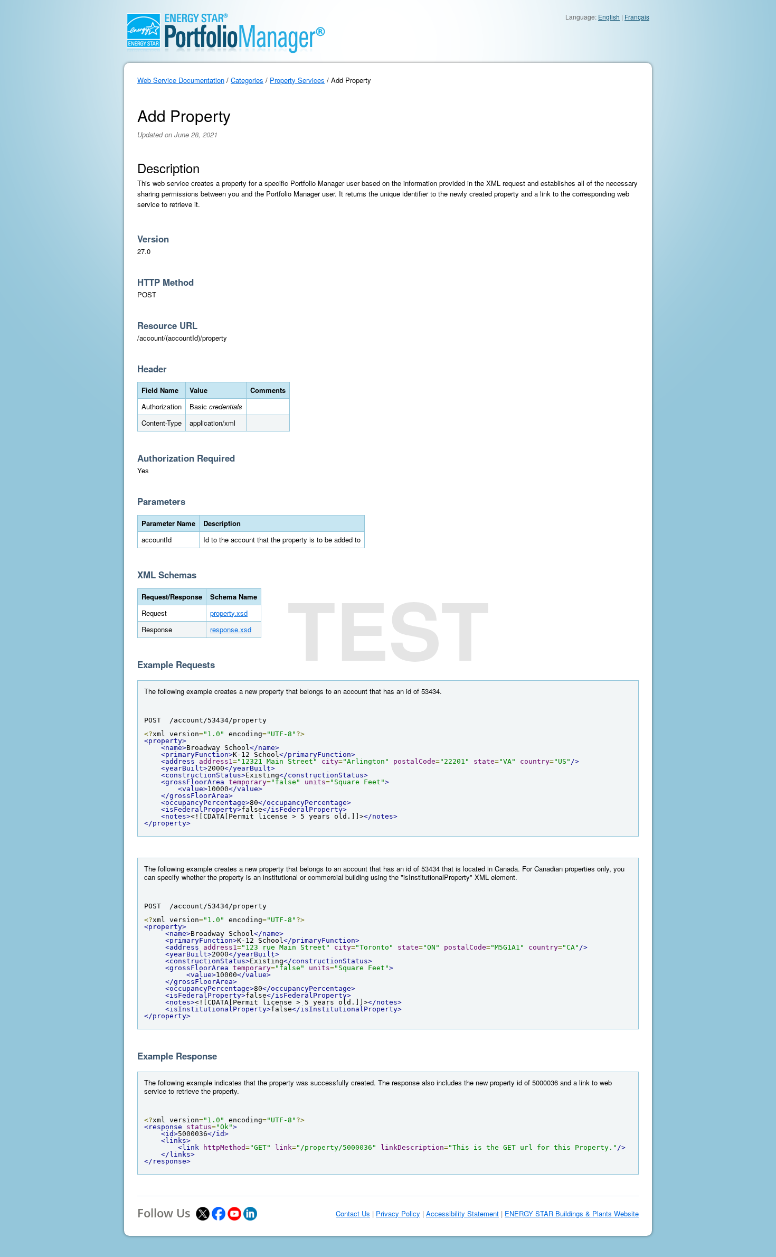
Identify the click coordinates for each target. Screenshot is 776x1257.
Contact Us (353, 1213)
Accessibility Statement (462, 1213)
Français (636, 16)
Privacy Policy (398, 1213)
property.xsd (229, 613)
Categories (247, 80)
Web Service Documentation (180, 80)
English (609, 16)
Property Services (297, 80)
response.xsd (230, 629)
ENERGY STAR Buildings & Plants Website (572, 1213)
